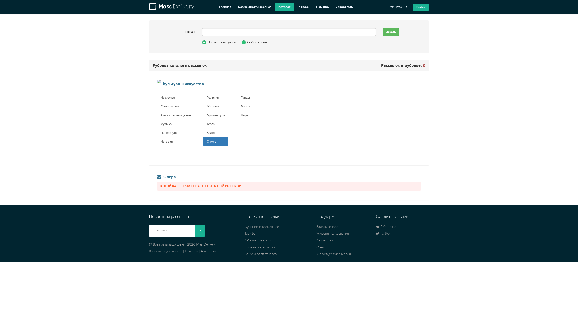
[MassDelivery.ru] (171, 7)
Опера (211, 141)
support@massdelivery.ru (334, 254)
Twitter (384, 233)
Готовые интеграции (260, 247)
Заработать (344, 7)
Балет (211, 133)
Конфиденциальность (165, 251)
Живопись (214, 106)
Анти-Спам (324, 240)
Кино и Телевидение (176, 115)
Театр (211, 124)
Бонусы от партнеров (261, 254)
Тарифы (303, 7)
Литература (169, 133)
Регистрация (398, 7)
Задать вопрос (327, 227)
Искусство (168, 97)
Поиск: (190, 32)
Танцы (245, 97)
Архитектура (216, 115)
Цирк (244, 115)
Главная (225, 7)
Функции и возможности (263, 227)
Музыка (166, 124)
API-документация (259, 240)
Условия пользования (332, 233)
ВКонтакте (388, 227)
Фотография (170, 106)
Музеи (245, 106)
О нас (320, 247)
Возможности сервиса (255, 7)
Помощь (322, 7)
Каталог (284, 7)
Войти (420, 7)
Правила (191, 251)
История (167, 141)
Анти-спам (209, 251)
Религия (213, 97)
